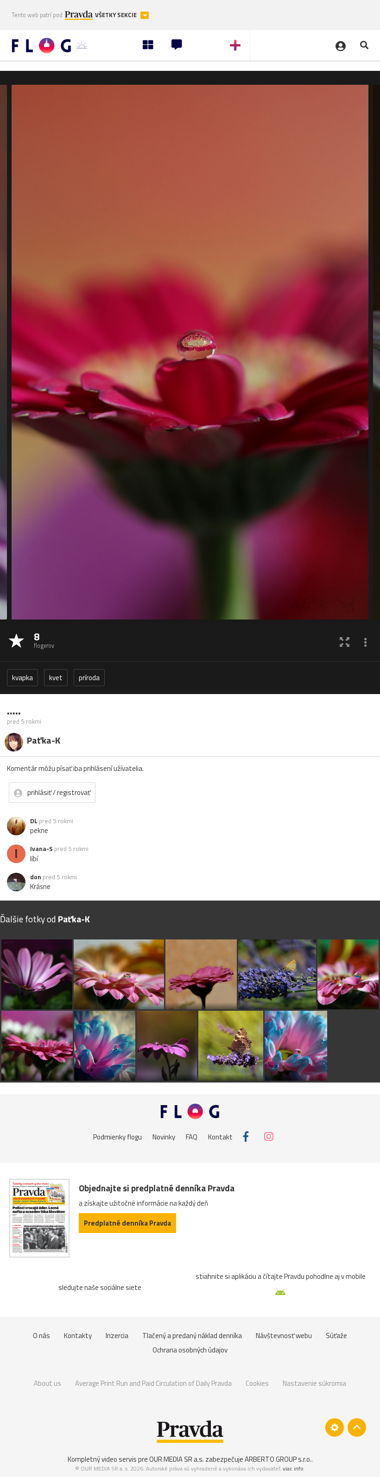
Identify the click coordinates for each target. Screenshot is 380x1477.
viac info (293, 1468)
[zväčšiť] (344, 641)
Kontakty (78, 1335)
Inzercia (117, 1335)
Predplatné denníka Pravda (127, 1223)
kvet (56, 677)
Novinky (163, 1136)
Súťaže (336, 1335)
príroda (89, 677)
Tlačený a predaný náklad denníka (192, 1335)
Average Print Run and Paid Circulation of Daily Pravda (153, 1383)
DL (34, 821)
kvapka (22, 677)
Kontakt (220, 1136)
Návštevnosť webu (284, 1335)
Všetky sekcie (116, 15)
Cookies (257, 1383)
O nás (41, 1335)
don (35, 877)
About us (47, 1383)
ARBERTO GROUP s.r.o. (278, 1459)
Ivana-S (41, 848)
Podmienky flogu (117, 1136)
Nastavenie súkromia (314, 1383)
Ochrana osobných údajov (190, 1350)
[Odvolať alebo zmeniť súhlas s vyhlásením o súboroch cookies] (334, 1427)
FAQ (191, 1136)
